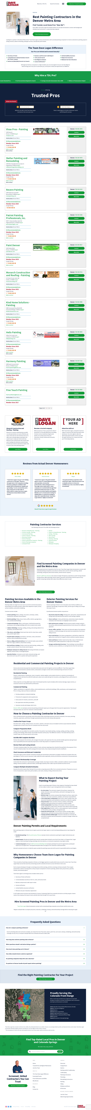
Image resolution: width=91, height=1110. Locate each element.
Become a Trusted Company (76, 4)
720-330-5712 (78, 272)
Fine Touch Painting (16, 390)
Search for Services (54, 3)
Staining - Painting (53, 538)
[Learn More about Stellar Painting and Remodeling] (46, 161)
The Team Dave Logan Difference (41, 1074)
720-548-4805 (78, 332)
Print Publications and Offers (40, 1078)
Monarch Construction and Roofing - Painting (18, 274)
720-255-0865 (78, 389)
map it (16, 134)
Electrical (62, 1063)
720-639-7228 (78, 361)
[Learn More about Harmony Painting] (46, 363)
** (45, 61)
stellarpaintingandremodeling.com (15, 167)
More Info (76, 136)
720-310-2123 (78, 189)
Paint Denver (13, 245)
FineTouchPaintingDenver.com (14, 394)
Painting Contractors (65, 1074)
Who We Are (35, 1080)
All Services (63, 1088)
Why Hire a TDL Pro (41, 3)
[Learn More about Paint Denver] (46, 247)
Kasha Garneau (45, 476)
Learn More (18, 449)
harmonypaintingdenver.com (13, 367)
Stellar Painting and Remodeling (16, 160)
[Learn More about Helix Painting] (46, 334)
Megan (73, 476)
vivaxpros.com (10, 135)
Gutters (62, 1068)
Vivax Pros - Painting (17, 129)
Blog (34, 1087)
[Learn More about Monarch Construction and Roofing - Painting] (46, 274)
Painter (50, 530)
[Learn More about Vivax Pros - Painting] (46, 131)
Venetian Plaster (53, 540)
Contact (76, 132)
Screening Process (37, 1076)
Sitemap (33, 1106)
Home (34, 1063)
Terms (22, 1106)
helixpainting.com (10, 338)
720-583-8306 (78, 215)
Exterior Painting (26, 538)
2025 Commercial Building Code (39, 844)
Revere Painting (14, 189)
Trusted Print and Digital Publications (42, 1065)
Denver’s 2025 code (18, 708)
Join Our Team (36, 1068)
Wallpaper (51, 542)
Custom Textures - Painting (28, 535)
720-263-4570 (78, 158)
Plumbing (62, 1077)
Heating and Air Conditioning (67, 1070)
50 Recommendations (13, 141)
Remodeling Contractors (66, 1079)
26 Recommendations (13, 202)
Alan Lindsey (18, 476)
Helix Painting (13, 332)
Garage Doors (63, 1065)
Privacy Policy (16, 1106)
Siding (61, 1084)
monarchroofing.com (11, 281)
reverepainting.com (11, 196)
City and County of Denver (35, 835)
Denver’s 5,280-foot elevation (44, 575)
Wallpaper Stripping (54, 543)
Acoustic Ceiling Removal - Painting (30, 530)
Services (43, 90)
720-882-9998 (78, 302)
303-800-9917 (78, 245)
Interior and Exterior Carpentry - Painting (32, 540)
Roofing (62, 1081)
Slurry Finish (52, 537)
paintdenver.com (10, 251)
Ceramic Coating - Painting (28, 532)
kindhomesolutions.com (12, 311)
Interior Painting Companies (29, 542)
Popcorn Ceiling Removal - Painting (57, 532)
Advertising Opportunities (66, 1096)
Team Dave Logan (21, 906)
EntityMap (27, 1106)
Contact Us (35, 1089)
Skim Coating (52, 535)
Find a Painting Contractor (41, 34)
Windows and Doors (65, 1086)
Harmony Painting (16, 361)
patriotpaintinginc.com (12, 224)
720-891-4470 (78, 129)
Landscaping (63, 1072)
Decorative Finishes (26, 537)
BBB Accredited (9, 149)
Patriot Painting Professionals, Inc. (16, 217)
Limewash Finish (26, 543)
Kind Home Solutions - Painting (18, 304)
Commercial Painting (27, 534)
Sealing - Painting (53, 534)
